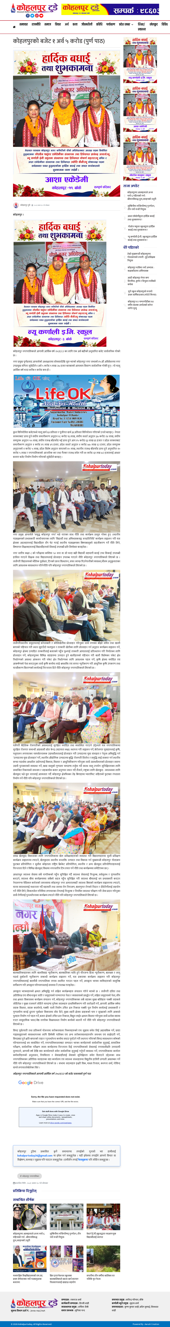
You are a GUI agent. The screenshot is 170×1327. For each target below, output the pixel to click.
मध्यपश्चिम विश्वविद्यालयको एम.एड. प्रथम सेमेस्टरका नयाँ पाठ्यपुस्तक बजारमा (28, 1279)
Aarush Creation (152, 1324)
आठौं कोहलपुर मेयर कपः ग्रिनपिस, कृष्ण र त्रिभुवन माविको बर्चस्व (142, 281)
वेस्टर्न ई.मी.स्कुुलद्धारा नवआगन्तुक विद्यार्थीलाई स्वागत (101, 1235)
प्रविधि (99, 24)
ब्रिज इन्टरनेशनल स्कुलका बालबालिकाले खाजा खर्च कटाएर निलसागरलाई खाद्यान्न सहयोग (64, 1279)
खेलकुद (154, 24)
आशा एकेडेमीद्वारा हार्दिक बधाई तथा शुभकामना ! (141, 218)
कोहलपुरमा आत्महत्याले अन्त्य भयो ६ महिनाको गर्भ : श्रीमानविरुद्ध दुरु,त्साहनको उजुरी (28, 1237)
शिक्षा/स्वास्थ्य (142, 27)
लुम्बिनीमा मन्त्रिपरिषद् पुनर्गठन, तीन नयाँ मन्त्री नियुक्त (65, 1235)
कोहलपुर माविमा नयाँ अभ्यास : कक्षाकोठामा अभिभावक (141, 269)
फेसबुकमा (83, 1160)
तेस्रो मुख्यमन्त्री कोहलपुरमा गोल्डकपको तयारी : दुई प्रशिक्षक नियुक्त (141, 257)
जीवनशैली (86, 24)
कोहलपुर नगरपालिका (30, 1176)
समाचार (24, 24)
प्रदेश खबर (124, 24)
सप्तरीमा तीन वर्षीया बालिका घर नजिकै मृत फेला (101, 1277)
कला (75, 24)
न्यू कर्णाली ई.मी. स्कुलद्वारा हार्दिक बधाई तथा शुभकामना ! (142, 238)
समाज (47, 24)
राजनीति (36, 24)
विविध (165, 24)
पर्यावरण (110, 24)
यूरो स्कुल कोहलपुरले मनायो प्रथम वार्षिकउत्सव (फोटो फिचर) (142, 293)
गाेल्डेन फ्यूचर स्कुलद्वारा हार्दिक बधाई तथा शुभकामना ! (141, 228)
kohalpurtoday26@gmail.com (34, 1155)
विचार (58, 24)
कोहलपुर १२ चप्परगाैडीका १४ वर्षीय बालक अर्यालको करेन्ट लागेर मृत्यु (141, 305)
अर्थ (67, 24)
